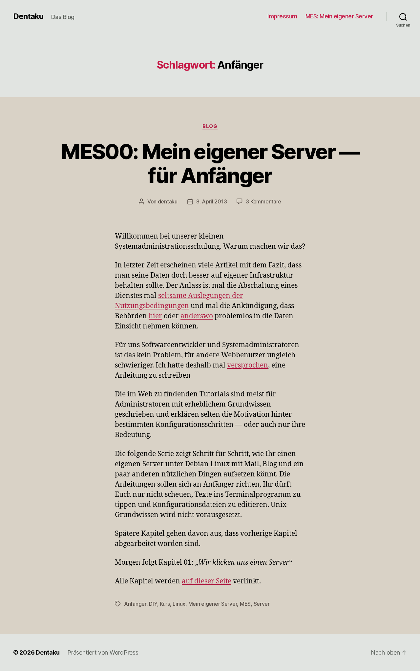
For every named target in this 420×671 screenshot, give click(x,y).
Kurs (165, 603)
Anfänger (135, 603)
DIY (153, 603)
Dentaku (28, 16)
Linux (179, 603)
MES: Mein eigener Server (339, 16)
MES (245, 603)
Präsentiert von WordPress (102, 652)
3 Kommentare (263, 201)
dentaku (168, 201)
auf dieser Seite (206, 581)
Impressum (282, 16)
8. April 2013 (211, 201)
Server (262, 603)
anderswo (196, 316)
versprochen (247, 365)
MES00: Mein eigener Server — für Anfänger (210, 163)
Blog (209, 126)
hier (155, 316)
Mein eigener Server (212, 603)
